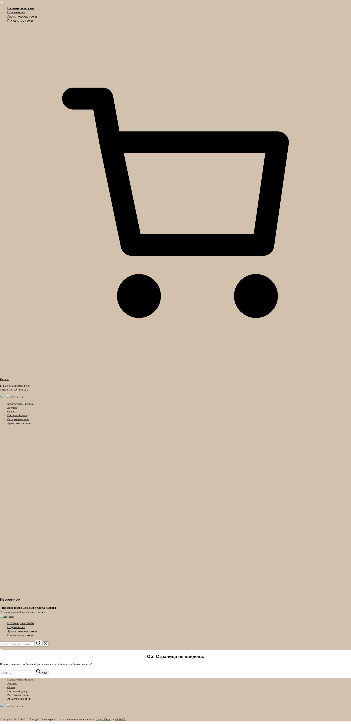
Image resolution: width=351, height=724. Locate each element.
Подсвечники (16, 12)
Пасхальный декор (17, 415)
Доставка (12, 407)
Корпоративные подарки (20, 404)
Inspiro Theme (103, 719)
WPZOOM (120, 719)
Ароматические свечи (22, 16)
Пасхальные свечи (20, 20)
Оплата (11, 411)
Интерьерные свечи (20, 8)
